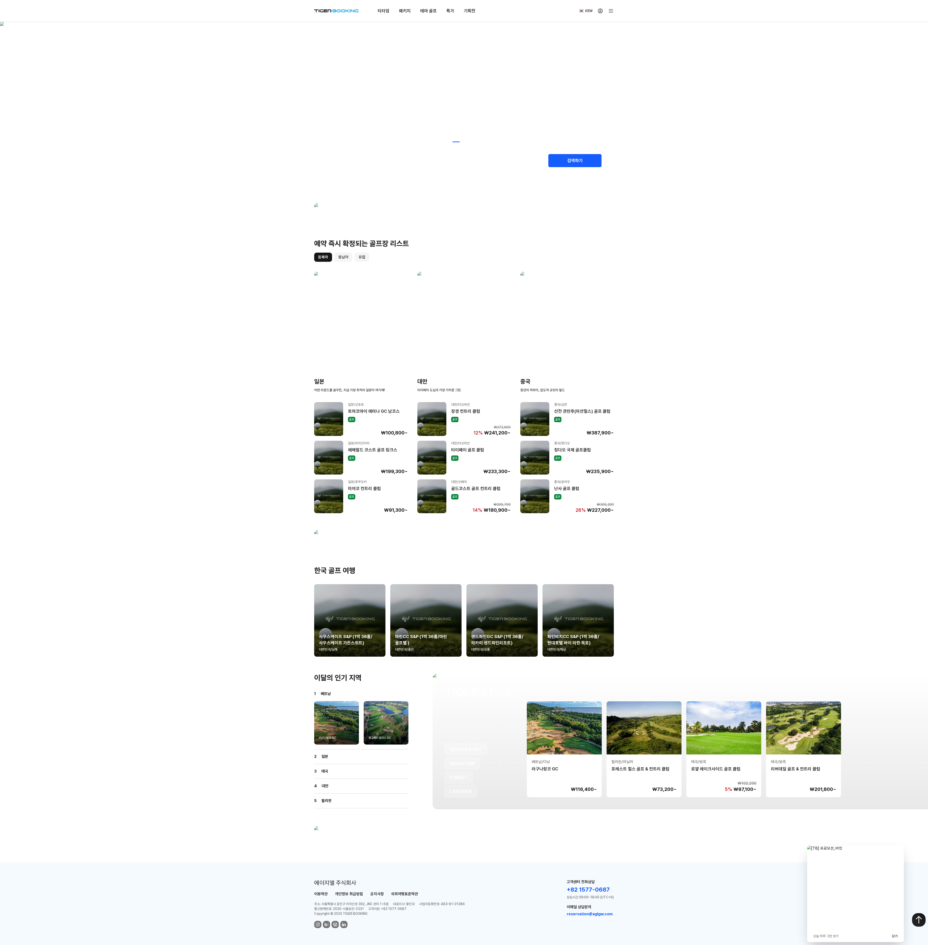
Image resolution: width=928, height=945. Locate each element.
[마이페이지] (600, 11)
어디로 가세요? (335, 156)
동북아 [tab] (323, 257)
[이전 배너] (291, 89)
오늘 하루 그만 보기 (826, 936)
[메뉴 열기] (611, 11)
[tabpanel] (464, 392)
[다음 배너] (636, 89)
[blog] (326, 924)
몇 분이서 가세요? (506, 156)
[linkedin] (344, 924)
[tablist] (341, 257)
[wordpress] (335, 924)
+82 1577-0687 (588, 889)
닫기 (895, 936)
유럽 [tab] (362, 257)
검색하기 (575, 160)
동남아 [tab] (343, 257)
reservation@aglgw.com (590, 914)
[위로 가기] (919, 920)
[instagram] (317, 924)
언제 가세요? (419, 156)
